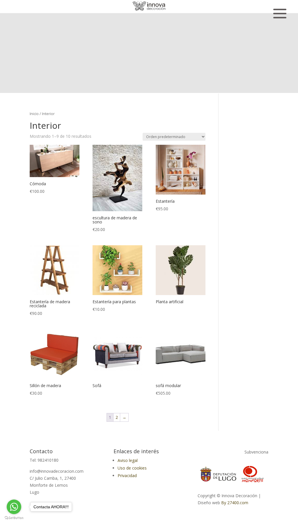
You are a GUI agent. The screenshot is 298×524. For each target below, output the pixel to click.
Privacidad (127, 475)
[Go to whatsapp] (14, 507)
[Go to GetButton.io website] (14, 518)
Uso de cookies (132, 468)
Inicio (34, 113)
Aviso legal (128, 460)
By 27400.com (234, 502)
